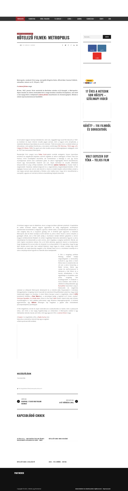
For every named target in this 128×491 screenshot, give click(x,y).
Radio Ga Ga (42, 317)
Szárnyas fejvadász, (23, 298)
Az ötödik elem (35, 298)
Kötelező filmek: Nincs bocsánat (58, 439)
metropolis (33, 388)
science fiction (23, 86)
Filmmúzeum (20, 33)
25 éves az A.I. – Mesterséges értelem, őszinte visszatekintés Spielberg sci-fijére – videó (30, 439)
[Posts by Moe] (18, 45)
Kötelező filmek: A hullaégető (26, 462)
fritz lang (21, 388)
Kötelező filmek (29, 33)
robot (38, 388)
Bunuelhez (61, 286)
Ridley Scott (42, 154)
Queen (20, 317)
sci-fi (41, 388)
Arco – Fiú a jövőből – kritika (58, 462)
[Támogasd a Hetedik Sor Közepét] (64, 26)
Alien (55, 298)
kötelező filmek (27, 388)
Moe (21, 45)
